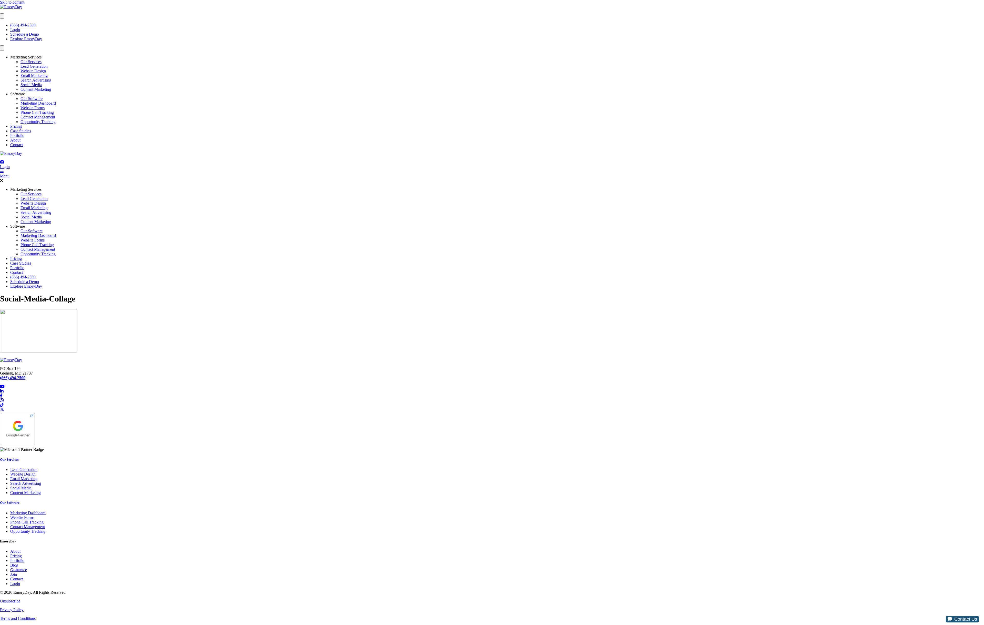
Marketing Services (26, 57)
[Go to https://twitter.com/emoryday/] (492, 409)
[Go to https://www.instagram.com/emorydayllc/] (492, 400)
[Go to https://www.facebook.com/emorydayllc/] (492, 396)
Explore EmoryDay (26, 39)
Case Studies (20, 131)
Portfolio (17, 135)
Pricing (16, 126)
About (15, 140)
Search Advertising (35, 80)
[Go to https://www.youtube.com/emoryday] (492, 386)
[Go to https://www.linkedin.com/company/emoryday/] (492, 391)
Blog (14, 565)
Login (15, 29)
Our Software (31, 98)
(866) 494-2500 (23, 25)
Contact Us (965, 619)
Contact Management (37, 117)
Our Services (31, 61)
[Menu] (2, 16)
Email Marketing (34, 75)
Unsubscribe (10, 601)
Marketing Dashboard (38, 103)
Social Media (31, 85)
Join (13, 574)
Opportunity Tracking (38, 121)
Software (17, 94)
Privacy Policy (12, 610)
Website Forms (32, 108)
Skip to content (12, 2)
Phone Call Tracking (37, 112)
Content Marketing (35, 89)
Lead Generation (34, 66)
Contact (16, 145)
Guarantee (18, 570)
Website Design (33, 71)
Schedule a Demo (24, 34)
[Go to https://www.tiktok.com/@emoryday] (492, 405)
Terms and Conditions (18, 618)
